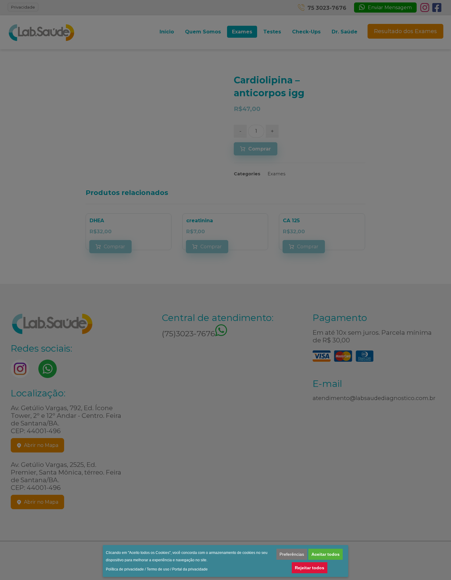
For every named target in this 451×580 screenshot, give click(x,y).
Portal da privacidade (190, 569)
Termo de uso (158, 569)
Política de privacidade (125, 569)
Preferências (291, 554)
